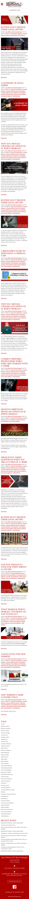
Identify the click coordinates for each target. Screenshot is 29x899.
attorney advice (5, 726)
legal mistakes (5, 754)
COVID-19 (3, 783)
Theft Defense (16, 96)
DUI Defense (21, 35)
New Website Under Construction (12, 696)
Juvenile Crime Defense (7, 94)
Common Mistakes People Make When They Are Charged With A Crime (14, 362)
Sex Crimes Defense (6, 96)
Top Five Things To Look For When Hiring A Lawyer (13, 567)
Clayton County (5, 730)
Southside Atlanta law (7, 774)
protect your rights (6, 772)
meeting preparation (6, 768)
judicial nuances (5, 746)
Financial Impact (5, 800)
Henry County (4, 741)
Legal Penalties (5, 805)
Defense (3, 792)
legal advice (4, 748)
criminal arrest (5, 785)
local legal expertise (6, 765)
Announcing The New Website (13, 655)
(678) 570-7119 (15, 10)
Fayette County (5, 737)
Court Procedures (5, 781)
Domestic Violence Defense (17, 419)
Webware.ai (18, 896)
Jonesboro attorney (6, 743)
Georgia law (4, 739)
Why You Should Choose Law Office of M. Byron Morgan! (13, 146)
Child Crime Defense (16, 33)
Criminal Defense (5, 787)
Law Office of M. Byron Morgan (14, 128)
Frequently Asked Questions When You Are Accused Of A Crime (14, 459)
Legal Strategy (5, 807)
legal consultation (6, 750)
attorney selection (6, 728)
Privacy (12, 862)
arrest (2, 724)
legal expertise (5, 752)
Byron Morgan (10, 338)
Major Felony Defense (20, 94)
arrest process (5, 776)
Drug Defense (14, 35)
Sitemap (17, 862)
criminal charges (5, 733)
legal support (4, 761)
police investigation (6, 770)
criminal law (4, 735)
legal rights (4, 759)
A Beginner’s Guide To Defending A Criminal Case (13, 253)
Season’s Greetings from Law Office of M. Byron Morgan (13, 411)
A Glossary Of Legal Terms (12, 84)
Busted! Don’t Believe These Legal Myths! (13, 28)
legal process (4, 757)
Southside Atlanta (6, 814)
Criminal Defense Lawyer (13, 91)
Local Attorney (5, 763)
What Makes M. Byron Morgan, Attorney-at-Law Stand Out (13, 611)
